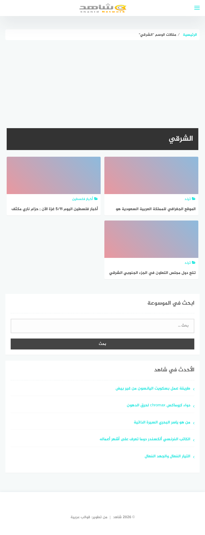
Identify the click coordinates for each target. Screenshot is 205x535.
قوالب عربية (80, 517)
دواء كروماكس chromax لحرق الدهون (158, 406)
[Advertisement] (102, 80)
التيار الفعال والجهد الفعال (167, 457)
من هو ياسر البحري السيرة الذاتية (162, 423)
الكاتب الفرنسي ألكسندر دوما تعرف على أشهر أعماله (145, 439)
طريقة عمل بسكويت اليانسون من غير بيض (153, 389)
